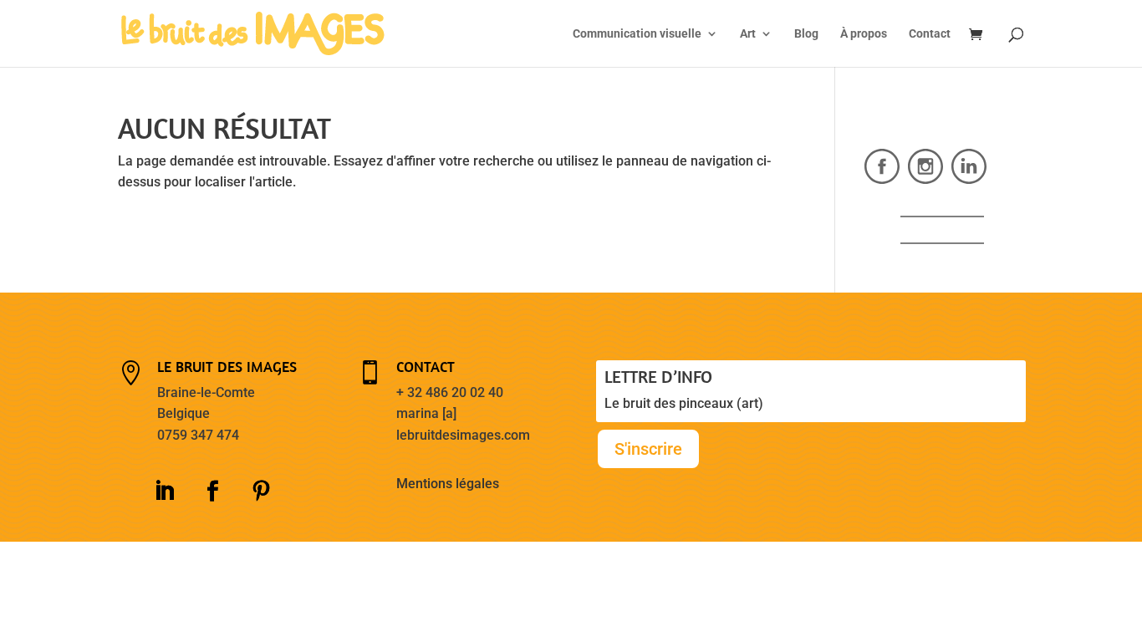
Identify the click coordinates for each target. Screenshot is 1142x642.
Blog (806, 34)
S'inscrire (648, 449)
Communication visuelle (637, 34)
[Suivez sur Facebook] (212, 491)
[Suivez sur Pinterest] (261, 491)
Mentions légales (447, 484)
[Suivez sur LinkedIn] (164, 491)
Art (748, 34)
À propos (863, 34)
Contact (930, 34)
